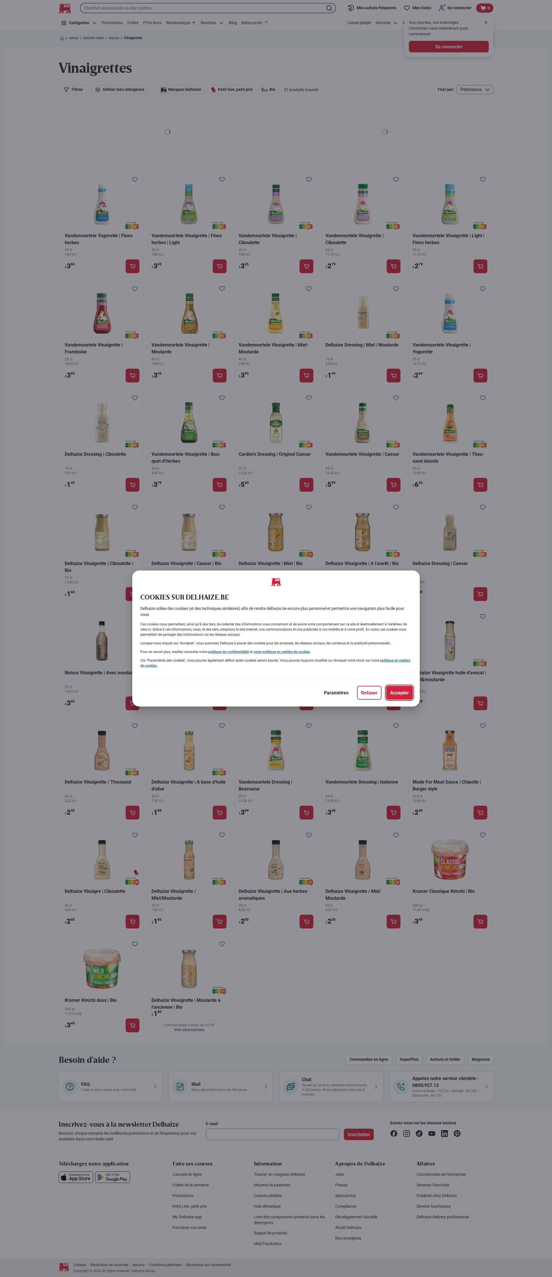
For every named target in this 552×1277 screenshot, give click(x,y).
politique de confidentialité (228, 652)
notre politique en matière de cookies (282, 652)
